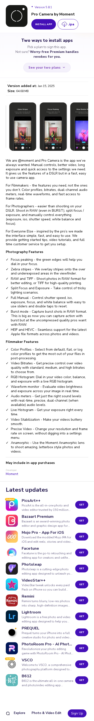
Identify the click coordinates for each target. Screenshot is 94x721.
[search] (8, 713)
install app (43, 24)
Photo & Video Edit (46, 713)
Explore (19, 713)
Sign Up (77, 713)
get (81, 504)
